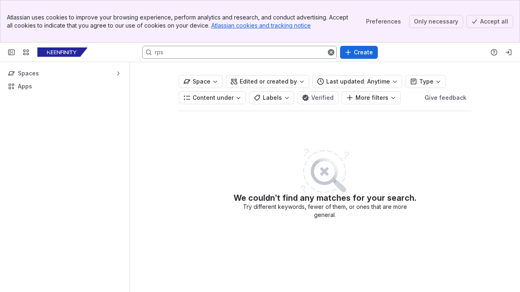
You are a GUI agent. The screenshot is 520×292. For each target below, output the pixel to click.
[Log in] (508, 52)
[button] (331, 52)
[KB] (62, 52)
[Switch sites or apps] (26, 52)
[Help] (494, 52)
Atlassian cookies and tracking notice (261, 25)
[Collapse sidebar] (11, 52)
